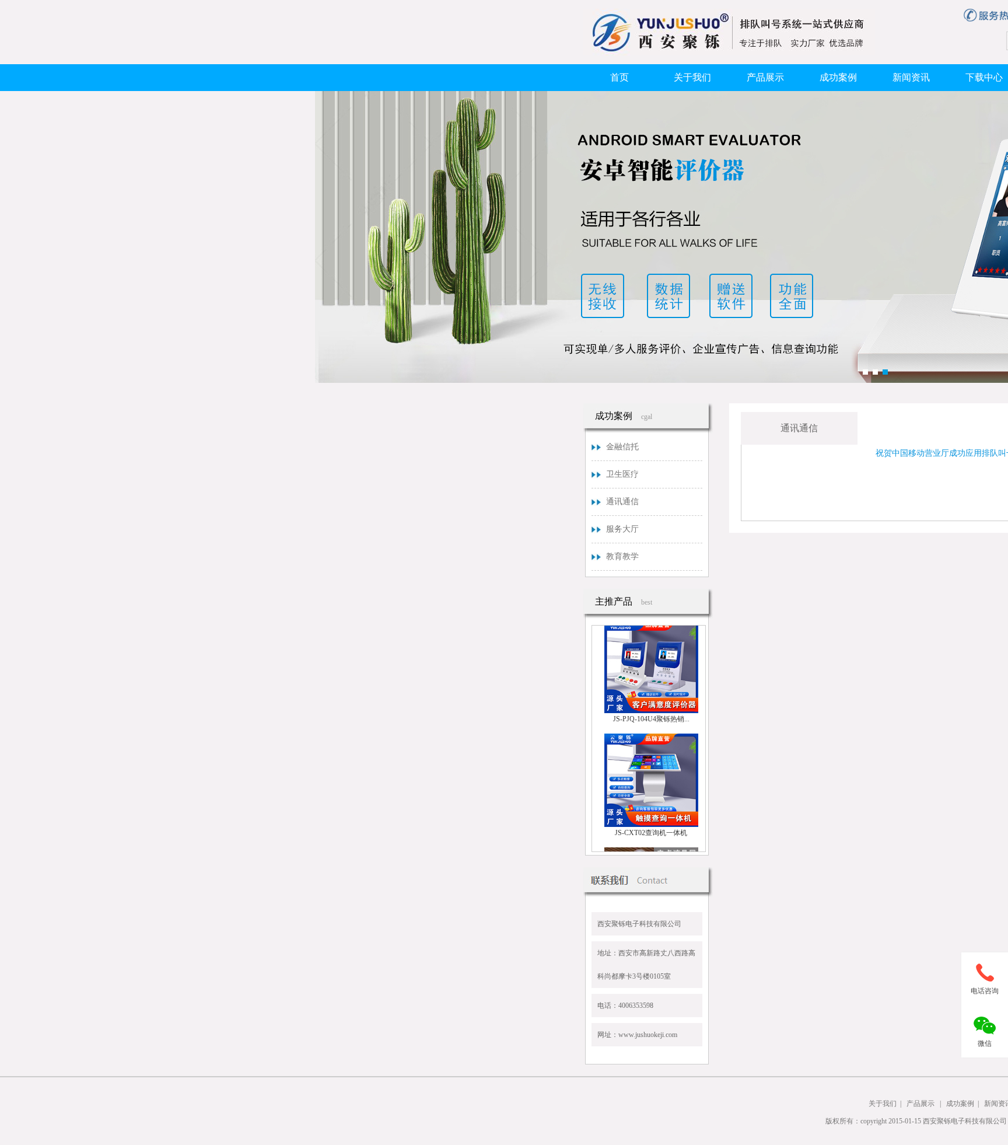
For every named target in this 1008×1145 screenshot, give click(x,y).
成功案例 (838, 77)
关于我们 (692, 77)
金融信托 (622, 446)
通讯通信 (622, 501)
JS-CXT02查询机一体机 (651, 823)
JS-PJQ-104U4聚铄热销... (651, 710)
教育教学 (622, 556)
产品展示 (765, 77)
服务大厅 (622, 529)
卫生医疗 (622, 474)
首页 (619, 77)
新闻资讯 (911, 77)
